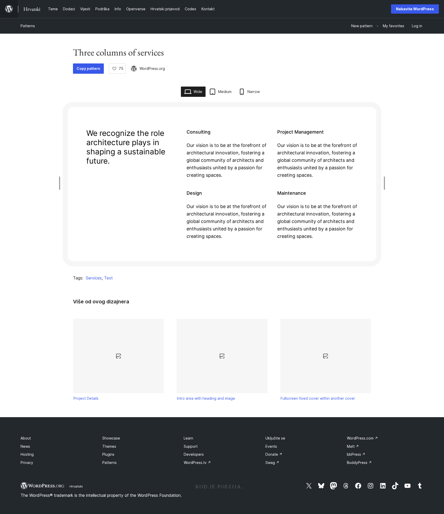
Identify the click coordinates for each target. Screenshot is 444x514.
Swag (272, 462)
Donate (273, 454)
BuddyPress (359, 462)
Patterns (28, 26)
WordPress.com (362, 438)
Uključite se (275, 438)
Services (94, 278)
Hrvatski (76, 486)
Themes (109, 446)
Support (191, 446)
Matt (353, 446)
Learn (188, 438)
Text (108, 278)
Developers (194, 454)
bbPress (356, 454)
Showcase (111, 438)
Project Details (85, 398)
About (26, 438)
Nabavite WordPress (415, 9)
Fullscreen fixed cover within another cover (318, 398)
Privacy (27, 462)
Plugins (108, 454)
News (25, 446)
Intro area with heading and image (206, 398)
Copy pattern (88, 68)
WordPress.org (152, 68)
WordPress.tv (197, 462)
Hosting (27, 454)
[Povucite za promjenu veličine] (61, 183)
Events (271, 446)
